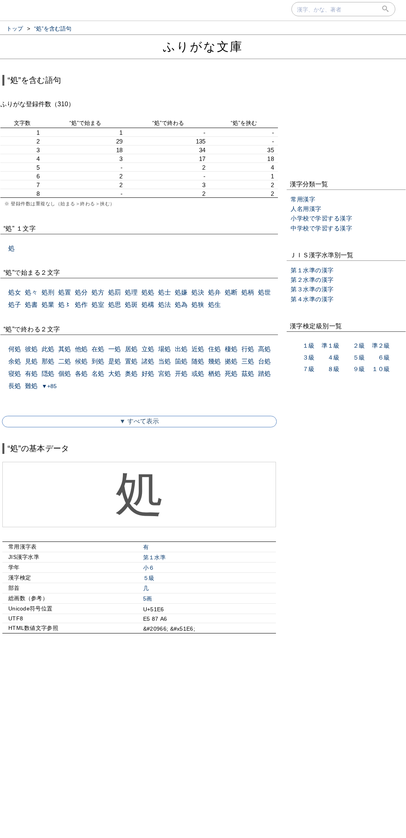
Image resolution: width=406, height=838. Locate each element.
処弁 (214, 292)
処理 (131, 292)
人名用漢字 (306, 208)
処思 (114, 304)
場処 (164, 349)
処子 (14, 304)
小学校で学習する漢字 (321, 218)
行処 (247, 349)
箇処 (181, 361)
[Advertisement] (139, 707)
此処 (48, 349)
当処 (164, 361)
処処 (148, 292)
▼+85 (49, 386)
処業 (48, 304)
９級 (359, 368)
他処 (81, 349)
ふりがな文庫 (203, 46)
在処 (98, 349)
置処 (131, 361)
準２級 (381, 345)
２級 (359, 345)
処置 (64, 292)
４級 (333, 357)
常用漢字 (303, 199)
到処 (98, 361)
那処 (48, 361)
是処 (114, 361)
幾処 (214, 361)
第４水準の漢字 (312, 299)
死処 (231, 373)
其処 (64, 349)
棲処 (231, 349)
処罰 (114, 292)
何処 (14, 349)
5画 (147, 598)
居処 (131, 349)
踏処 (264, 373)
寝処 (14, 373)
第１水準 (154, 557)
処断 (231, 292)
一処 (114, 349)
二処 (64, 361)
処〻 (64, 304)
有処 (31, 373)
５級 (149, 578)
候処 (81, 361)
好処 (148, 373)
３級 (308, 357)
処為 (181, 304)
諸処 (148, 361)
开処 (181, 373)
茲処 (247, 373)
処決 (198, 292)
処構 (148, 304)
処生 (214, 304)
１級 (308, 345)
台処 (264, 361)
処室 (98, 304)
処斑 (131, 304)
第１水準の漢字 (312, 270)
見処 (31, 361)
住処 (214, 349)
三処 (247, 361)
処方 (98, 292)
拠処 (231, 361)
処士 (164, 292)
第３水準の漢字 (312, 289)
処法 (164, 304)
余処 (14, 361)
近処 (198, 349)
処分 (81, 292)
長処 (14, 386)
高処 (264, 349)
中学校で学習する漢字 (321, 228)
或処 (198, 373)
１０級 (381, 368)
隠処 (48, 373)
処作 (81, 304)
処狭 (198, 304)
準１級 (330, 345)
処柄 (247, 292)
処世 (264, 292)
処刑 (48, 292)
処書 (31, 304)
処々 (31, 292)
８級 (333, 368)
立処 (148, 349)
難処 (31, 386)
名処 (98, 373)
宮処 (164, 373)
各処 (81, 373)
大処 (114, 373)
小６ (149, 567)
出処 (181, 349)
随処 (198, 361)
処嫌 (181, 292)
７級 (308, 368)
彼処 (31, 349)
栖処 (214, 373)
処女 (14, 292)
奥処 (131, 373)
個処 (64, 373)
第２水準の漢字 (312, 279)
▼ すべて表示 (139, 421)
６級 (384, 357)
